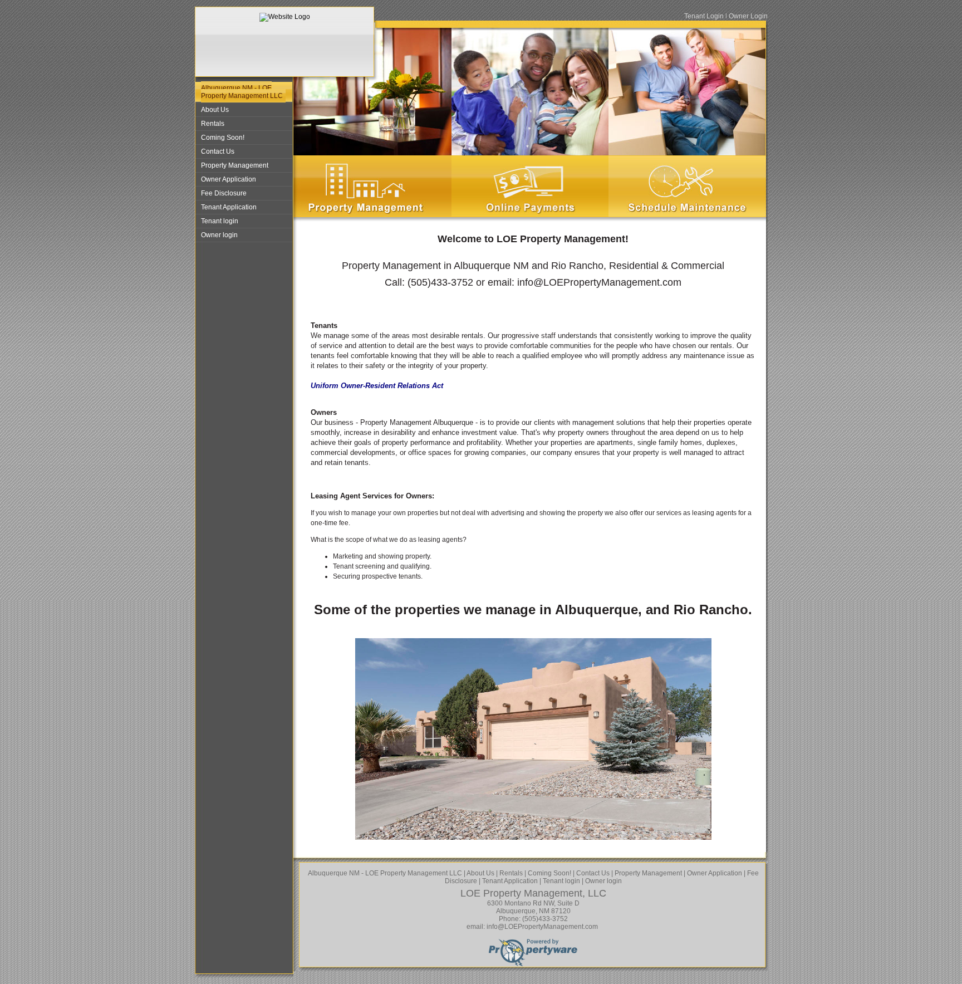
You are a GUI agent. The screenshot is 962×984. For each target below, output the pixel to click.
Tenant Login (704, 16)
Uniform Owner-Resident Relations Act (377, 385)
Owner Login (748, 16)
